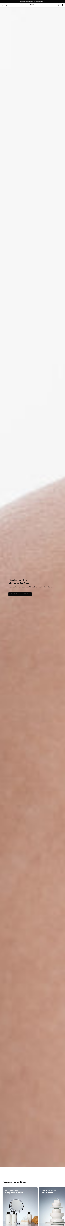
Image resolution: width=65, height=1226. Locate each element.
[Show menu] (2, 5)
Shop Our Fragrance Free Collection (20, 594)
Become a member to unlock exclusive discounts (31, 1)
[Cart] (62, 5)
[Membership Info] (44, 1)
